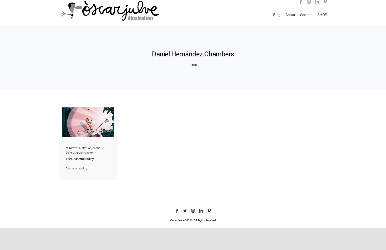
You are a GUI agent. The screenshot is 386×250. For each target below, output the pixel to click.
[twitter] (185, 211)
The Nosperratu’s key (80, 159)
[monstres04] (88, 108)
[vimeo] (325, 2)
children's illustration (78, 148)
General (70, 152)
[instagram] (309, 2)
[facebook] (301, 2)
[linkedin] (317, 2)
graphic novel (84, 152)
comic (96, 148)
